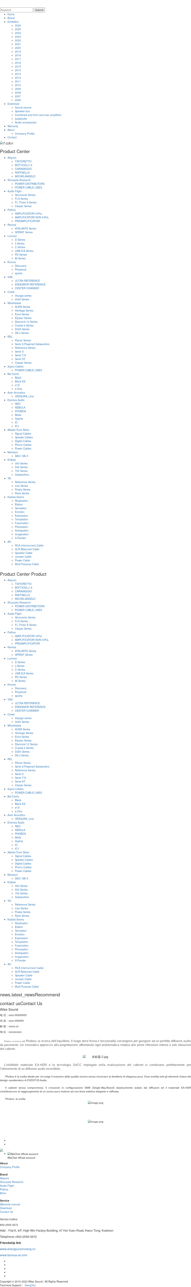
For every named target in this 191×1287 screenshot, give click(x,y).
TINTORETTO (23, 161)
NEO (18, 404)
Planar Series (23, 340)
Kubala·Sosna (15, 497)
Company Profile (25, 133)
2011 (18, 81)
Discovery (20, 266)
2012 (18, 77)
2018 (18, 55)
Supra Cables (15, 366)
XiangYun (30, 1285)
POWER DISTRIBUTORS (30, 184)
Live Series (21, 486)
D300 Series (22, 329)
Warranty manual (10, 1204)
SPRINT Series (24, 232)
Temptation (21, 519)
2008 (18, 92)
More (3, 1193)
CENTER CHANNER (27, 288)
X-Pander (20, 538)
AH (9, 541)
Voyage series (23, 295)
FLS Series (21, 198)
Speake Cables (24, 437)
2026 (18, 25)
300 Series (21, 463)
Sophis (19, 418)
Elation (19, 504)
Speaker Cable (23, 553)
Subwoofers (22, 474)
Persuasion (21, 527)
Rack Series (22, 493)
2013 (18, 74)
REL (9, 336)
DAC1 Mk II (21, 456)
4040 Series (22, 299)
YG (9, 478)
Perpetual (20, 269)
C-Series (20, 247)
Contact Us (6, 1212)
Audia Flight (14, 191)
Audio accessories (25, 122)
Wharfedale (14, 303)
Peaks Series (22, 489)
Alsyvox (11, 157)
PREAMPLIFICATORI (27, 221)
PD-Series (21, 254)
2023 (18, 36)
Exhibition (13, 21)
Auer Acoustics (16, 392)
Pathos (11, 210)
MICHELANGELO (25, 176)
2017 (18, 59)
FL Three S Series (26, 202)
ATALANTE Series (25, 228)
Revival (11, 225)
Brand (11, 18)
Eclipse (11, 459)
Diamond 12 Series (26, 321)
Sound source (23, 107)
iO (16, 422)
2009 (18, 89)
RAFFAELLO (22, 172)
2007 (18, 96)
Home (11, 14)
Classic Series (23, 206)
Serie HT (20, 359)
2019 (18, 51)
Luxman (12, 236)
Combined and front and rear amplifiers (38, 115)
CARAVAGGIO (23, 169)
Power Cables (23, 448)
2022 (18, 40)
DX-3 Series (22, 333)
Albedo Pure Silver (18, 430)
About (10, 130)
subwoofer (21, 118)
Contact (12, 137)
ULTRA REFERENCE (27, 280)
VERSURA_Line (24, 396)
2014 (18, 70)
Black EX (20, 381)
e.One (18, 389)
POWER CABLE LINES (28, 187)
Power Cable (22, 560)
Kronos (11, 262)
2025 (18, 29)
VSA (9, 277)
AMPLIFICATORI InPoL (28, 213)
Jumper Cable (23, 556)
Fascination (22, 523)
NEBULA (20, 407)
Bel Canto (13, 374)
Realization (21, 500)
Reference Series (25, 348)
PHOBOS (20, 411)
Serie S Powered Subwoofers (32, 344)
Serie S (19, 351)
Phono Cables (23, 445)
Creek (11, 292)
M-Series (20, 258)
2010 (18, 85)
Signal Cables (23, 433)
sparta (18, 273)
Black (18, 377)
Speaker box (22, 111)
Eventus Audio (15, 400)
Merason (12, 452)
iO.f (17, 426)
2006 (18, 100)
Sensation (21, 508)
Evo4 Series (22, 314)
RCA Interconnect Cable (29, 545)
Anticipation (22, 530)
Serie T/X (20, 355)
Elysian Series (23, 318)
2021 (18, 44)
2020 (18, 48)
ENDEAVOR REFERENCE (30, 284)
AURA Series (22, 307)
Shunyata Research (19, 180)
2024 (18, 33)
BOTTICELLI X (23, 165)
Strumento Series (25, 195)
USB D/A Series (24, 251)
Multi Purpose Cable (27, 564)
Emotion (20, 512)
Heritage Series (24, 310)
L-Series (19, 243)
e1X (17, 385)
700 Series (21, 471)
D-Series (20, 239)
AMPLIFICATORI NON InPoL (32, 217)
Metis (18, 415)
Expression (21, 515)
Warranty (12, 126)
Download (13, 104)
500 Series (21, 467)
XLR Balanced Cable (27, 549)
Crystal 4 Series (24, 325)
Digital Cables (23, 441)
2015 (18, 66)
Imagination (22, 534)
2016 (18, 63)
